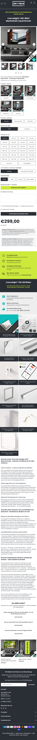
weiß (12, 179)
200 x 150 (22, 151)
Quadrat (6, 98)
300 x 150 (9, 163)
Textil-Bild (30, 121)
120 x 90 (31, 142)
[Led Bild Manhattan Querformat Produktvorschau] (4, 66)
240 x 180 (31, 155)
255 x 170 (4, 159)
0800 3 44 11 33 (5, 699)
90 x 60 (31, 138)
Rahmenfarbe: (5, 176)
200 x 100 (13, 151)
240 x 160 (22, 155)
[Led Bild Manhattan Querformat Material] (21, 66)
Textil (9, 129)
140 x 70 (5, 146)
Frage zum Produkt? (8, 209)
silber (4, 179)
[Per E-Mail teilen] (21, 73)
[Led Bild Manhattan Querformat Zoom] (29, 66)
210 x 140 (31, 151)
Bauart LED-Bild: (5, 126)
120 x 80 (22, 142)
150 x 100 (13, 146)
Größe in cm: (5, 135)
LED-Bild (6, 121)
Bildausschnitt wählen (18, 187)
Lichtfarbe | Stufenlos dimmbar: (11, 168)
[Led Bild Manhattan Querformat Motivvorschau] (13, 66)
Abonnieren (31, 684)
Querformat (18, 98)
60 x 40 (5, 138)
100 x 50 (5, 142)
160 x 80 (22, 146)
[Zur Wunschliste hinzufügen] (3, 651)
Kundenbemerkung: (7, 192)
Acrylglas (27, 129)
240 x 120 (13, 155)
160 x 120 (31, 146)
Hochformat (30, 98)
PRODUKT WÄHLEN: (6, 118)
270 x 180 (22, 159)
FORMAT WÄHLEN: (6, 84)
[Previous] (3, 44)
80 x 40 (14, 138)
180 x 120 (5, 151)
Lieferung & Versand (27, 206)
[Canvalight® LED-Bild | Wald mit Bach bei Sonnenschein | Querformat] (9, 648)
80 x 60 (23, 138)
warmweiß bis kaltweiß (27, 171)
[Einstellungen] (31, 2)
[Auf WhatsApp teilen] (18, 73)
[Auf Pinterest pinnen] (16, 73)
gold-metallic (30, 179)
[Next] (34, 44)
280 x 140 (31, 159)
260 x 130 (13, 159)
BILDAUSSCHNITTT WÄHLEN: (9, 185)
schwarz (20, 179)
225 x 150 (4, 155)
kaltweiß (9, 171)
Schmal (18, 113)
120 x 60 (14, 142)
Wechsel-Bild (18, 121)
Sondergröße (27, 163)
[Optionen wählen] (3, 654)
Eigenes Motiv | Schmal (25, 659)
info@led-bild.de (6, 701)
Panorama (6, 113)
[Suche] (5, 3)
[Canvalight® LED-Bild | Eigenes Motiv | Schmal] (27, 648)
